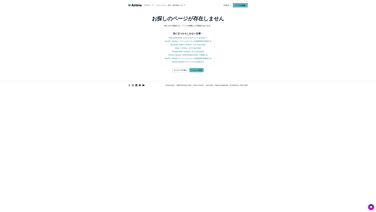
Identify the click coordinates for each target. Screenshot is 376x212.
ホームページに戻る (180, 70)
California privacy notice (183, 85)
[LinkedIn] (136, 85)
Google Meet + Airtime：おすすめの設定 (188, 51)
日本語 (226, 5)
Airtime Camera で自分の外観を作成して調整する (188, 55)
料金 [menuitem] (169, 5)
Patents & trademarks (221, 85)
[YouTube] (143, 85)
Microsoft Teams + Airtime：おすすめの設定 (188, 44)
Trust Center (209, 85)
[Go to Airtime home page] (135, 5)
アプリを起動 (240, 5)
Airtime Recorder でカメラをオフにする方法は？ (188, 38)
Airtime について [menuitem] (178, 5)
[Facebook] (140, 85)
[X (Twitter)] (129, 85)
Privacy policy (170, 85)
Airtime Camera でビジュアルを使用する (188, 62)
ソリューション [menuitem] (161, 5)
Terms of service (198, 85)
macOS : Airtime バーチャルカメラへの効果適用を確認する (188, 41)
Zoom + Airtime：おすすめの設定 (188, 48)
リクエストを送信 (196, 70)
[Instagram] (133, 85)
